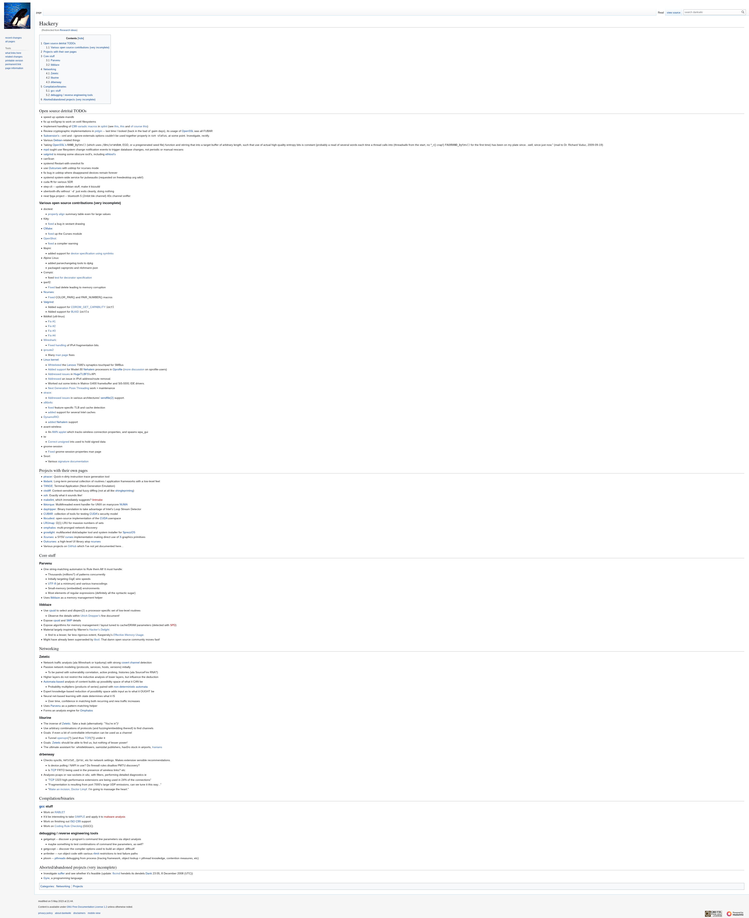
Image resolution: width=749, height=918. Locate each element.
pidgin (98, 131)
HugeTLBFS (81, 374)
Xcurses (48, 537)
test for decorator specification (73, 277)
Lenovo (71, 364)
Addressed (54, 378)
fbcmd (116, 873)
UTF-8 (52, 583)
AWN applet (59, 431)
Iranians (157, 747)
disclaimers (79, 913)
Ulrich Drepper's (90, 615)
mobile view (94, 913)
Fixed (51, 287)
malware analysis (114, 816)
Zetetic (66, 723)
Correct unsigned (58, 441)
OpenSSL (187, 131)
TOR (88, 737)
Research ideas (68, 30)
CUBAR (48, 513)
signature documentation (73, 461)
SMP (69, 620)
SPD (173, 625)
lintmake (97, 499)
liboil (96, 639)
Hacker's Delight (99, 629)
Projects (78, 886)
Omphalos (86, 710)
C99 (74, 126)
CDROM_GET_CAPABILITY (88, 307)
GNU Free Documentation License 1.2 (87, 907)
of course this (139, 126)
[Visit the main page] (17, 15)
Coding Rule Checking (68, 826)
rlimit (96, 853)
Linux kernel (51, 359)
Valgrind (48, 301)
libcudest (48, 518)
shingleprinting (124, 490)
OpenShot (49, 238)
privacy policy (45, 913)
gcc (42, 806)
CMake (47, 228)
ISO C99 (75, 821)
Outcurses (55, 168)
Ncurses (48, 292)
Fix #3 (52, 330)
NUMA (124, 504)
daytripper (49, 509)
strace (47, 392)
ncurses (96, 541)
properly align (56, 214)
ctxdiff (47, 490)
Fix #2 (52, 326)
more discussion (134, 369)
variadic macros (87, 126)
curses (69, 537)
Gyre (46, 878)
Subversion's (51, 135)
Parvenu (56, 705)
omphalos (49, 527)
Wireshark (49, 339)
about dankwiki (63, 913)
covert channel (131, 662)
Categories (47, 886)
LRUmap (48, 522)
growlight (49, 532)
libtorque (48, 504)
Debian (57, 140)
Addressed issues (59, 374)
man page (62, 354)
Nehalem (89, 369)
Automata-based (53, 681)
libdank (47, 481)
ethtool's (110, 154)
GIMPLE (80, 816)
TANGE (48, 485)
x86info (47, 402)
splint (104, 126)
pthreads (60, 858)
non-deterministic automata (131, 686)
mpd (46, 149)
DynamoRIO (51, 416)
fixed (51, 223)
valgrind (48, 154)
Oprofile (117, 369)
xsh (45, 495)
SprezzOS (129, 532)
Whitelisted (54, 364)
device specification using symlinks (92, 253)
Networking (63, 886)
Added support (57, 369)
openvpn (62, 737)
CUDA (93, 513)
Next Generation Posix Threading (68, 388)
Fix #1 (52, 321)
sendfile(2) (107, 397)
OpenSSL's (60, 144)
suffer (61, 873)
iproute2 (48, 349)
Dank (149, 873)
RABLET (60, 812)
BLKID (75, 311)
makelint (48, 499)
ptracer (47, 476)
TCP (53, 770)
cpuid (52, 610)
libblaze (55, 597)
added (52, 412)
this (116, 126)
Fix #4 (52, 335)
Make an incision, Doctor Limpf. (68, 789)
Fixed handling (57, 345)
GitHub (72, 546)
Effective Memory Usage (128, 634)
